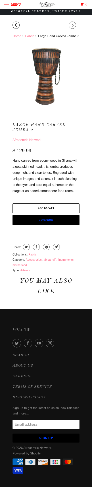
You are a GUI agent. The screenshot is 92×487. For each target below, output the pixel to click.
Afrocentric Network (27, 140)
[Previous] (17, 25)
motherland (20, 265)
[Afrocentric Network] (46, 4)
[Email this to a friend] (56, 247)
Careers (22, 376)
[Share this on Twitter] (26, 247)
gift (54, 259)
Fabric (33, 254)
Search (21, 355)
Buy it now (46, 220)
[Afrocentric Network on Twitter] (18, 343)
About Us (23, 366)
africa (47, 259)
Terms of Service (32, 387)
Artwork (25, 270)
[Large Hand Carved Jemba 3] (46, 76)
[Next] (73, 25)
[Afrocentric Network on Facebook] (29, 343)
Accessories (34, 259)
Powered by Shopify (27, 453)
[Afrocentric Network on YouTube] (40, 343)
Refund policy (29, 397)
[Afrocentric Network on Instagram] (51, 343)
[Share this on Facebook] (36, 247)
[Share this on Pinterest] (46, 247)
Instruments (66, 259)
